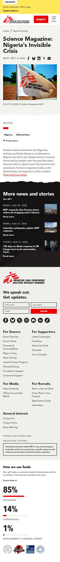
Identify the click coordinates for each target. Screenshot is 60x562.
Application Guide (41, 400)
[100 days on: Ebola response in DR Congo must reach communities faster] (30, 248)
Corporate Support (12, 375)
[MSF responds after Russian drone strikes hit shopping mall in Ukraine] (30, 211)
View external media (15, 174)
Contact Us (8, 418)
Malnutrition (23, 134)
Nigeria (8, 134)
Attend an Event (40, 345)
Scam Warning (10, 427)
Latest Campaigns (41, 336)
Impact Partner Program (15, 362)
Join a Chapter (39, 354)
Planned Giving (11, 366)
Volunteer (37, 350)
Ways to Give (9, 353)
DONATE (41, 19)
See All (6, 199)
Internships (37, 405)
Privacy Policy (10, 422)
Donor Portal (9, 341)
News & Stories (20, 31)
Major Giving (10, 357)
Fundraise (37, 341)
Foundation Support (13, 371)
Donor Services (10, 336)
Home (6, 31)
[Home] (16, 19)
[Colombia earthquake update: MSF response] (30, 229)
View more (12, 140)
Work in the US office (43, 388)
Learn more (10, 10)
